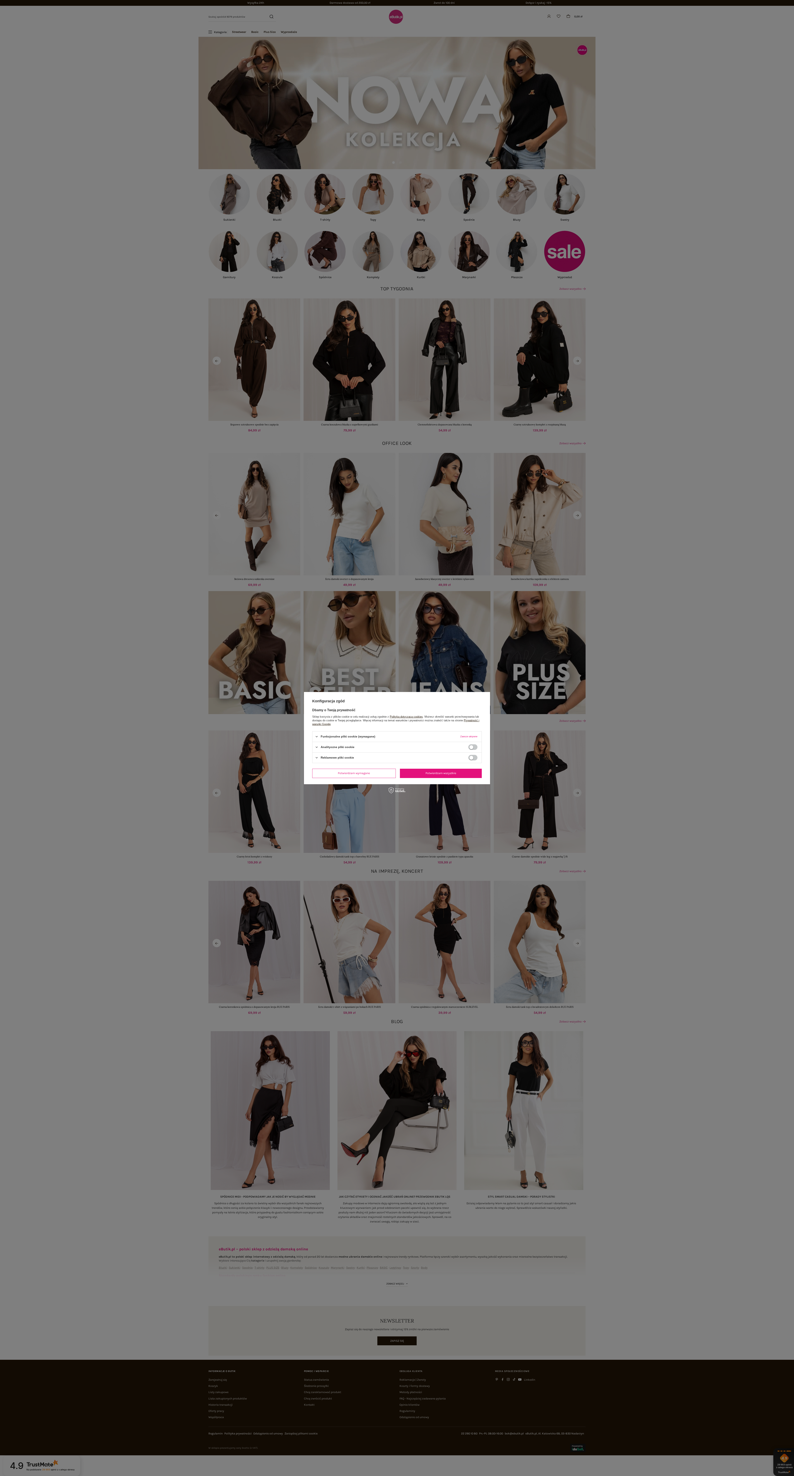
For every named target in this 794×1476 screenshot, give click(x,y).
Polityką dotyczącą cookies (406, 716)
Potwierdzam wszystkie (441, 773)
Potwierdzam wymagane (354, 773)
